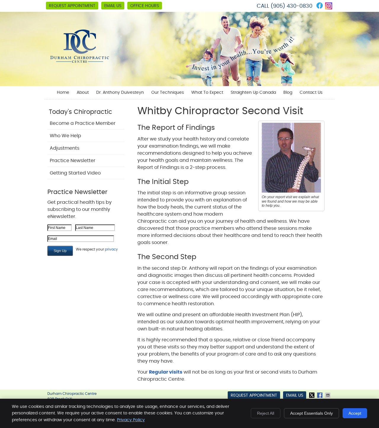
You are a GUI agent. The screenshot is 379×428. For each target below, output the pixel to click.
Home (63, 93)
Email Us (112, 6)
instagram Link (328, 5)
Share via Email (328, 395)
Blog (287, 93)
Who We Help (65, 135)
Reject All (265, 413)
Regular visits (165, 372)
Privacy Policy (131, 420)
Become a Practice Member (82, 123)
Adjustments (64, 148)
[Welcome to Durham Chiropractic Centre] (79, 61)
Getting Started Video (75, 173)
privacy (111, 249)
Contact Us (311, 93)
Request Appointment (72, 6)
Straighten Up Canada (253, 93)
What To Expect (207, 93)
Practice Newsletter (72, 160)
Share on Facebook (320, 395)
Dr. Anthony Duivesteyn (120, 93)
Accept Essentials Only (311, 413)
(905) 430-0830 (291, 6)
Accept (355, 413)
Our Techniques (167, 93)
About (83, 93)
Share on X (312, 395)
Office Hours (144, 6)
